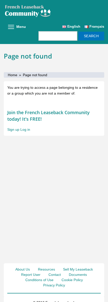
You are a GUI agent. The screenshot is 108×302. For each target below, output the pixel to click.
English (73, 26)
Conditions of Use (39, 280)
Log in (25, 129)
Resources (46, 269)
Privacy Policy (54, 285)
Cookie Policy (72, 280)
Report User (30, 275)
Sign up (13, 129)
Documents (78, 275)
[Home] (54, 11)
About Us (22, 269)
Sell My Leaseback (78, 269)
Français (96, 26)
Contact (54, 275)
